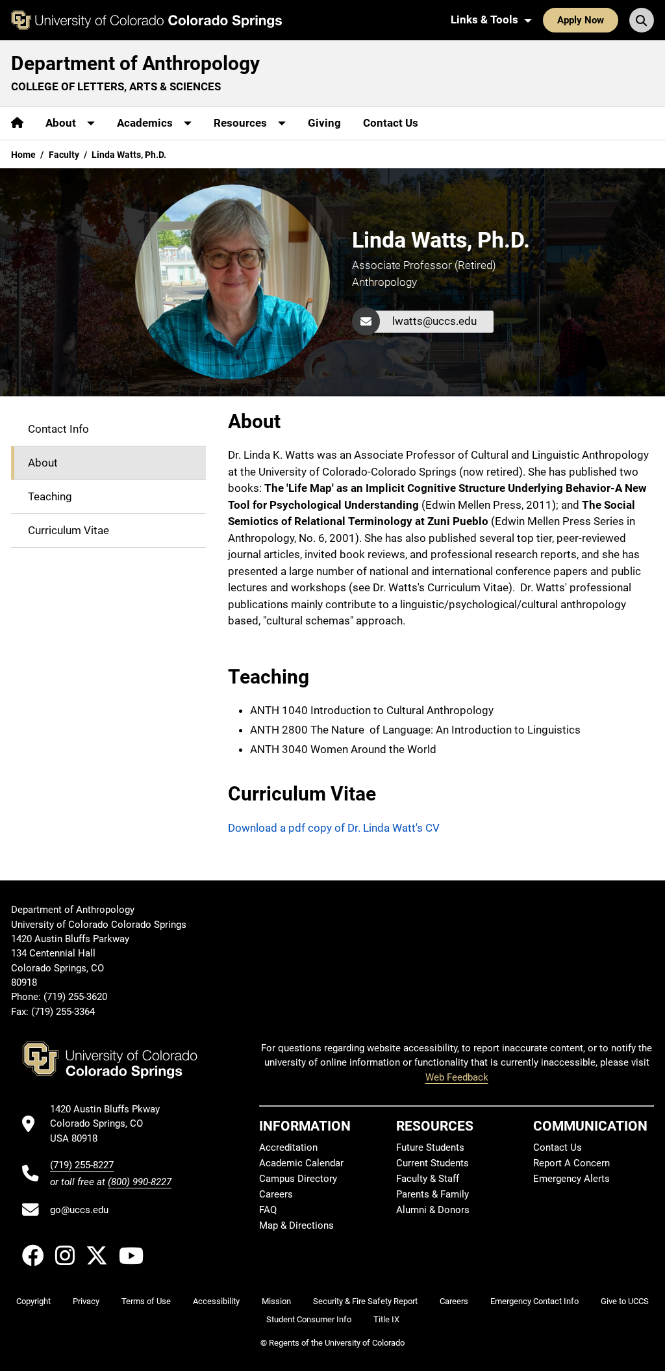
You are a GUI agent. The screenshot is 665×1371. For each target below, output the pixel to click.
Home (23, 154)
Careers (276, 1194)
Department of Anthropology (135, 63)
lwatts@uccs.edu (434, 320)
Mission (276, 1301)
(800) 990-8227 (139, 1182)
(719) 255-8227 (82, 1165)
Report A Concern (571, 1163)
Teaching (50, 496)
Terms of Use (146, 1301)
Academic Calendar (301, 1163)
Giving (324, 122)
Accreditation (288, 1147)
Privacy (86, 1301)
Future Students (430, 1147)
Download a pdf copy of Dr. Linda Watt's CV (334, 827)
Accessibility (216, 1301)
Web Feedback (456, 1077)
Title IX (386, 1319)
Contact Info (58, 428)
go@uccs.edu (79, 1210)
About (43, 462)
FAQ (268, 1210)
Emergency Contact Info (534, 1301)
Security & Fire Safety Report (365, 1301)
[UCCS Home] (146, 20)
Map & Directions (296, 1225)
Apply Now (580, 20)
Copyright (33, 1301)
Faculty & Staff (427, 1179)
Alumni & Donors (433, 1210)
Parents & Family (432, 1194)
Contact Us (390, 122)
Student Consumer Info (308, 1319)
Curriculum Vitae (68, 530)
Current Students (432, 1163)
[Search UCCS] (641, 20)
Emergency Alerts (571, 1179)
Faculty (64, 154)
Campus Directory (298, 1179)
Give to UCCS (625, 1301)
